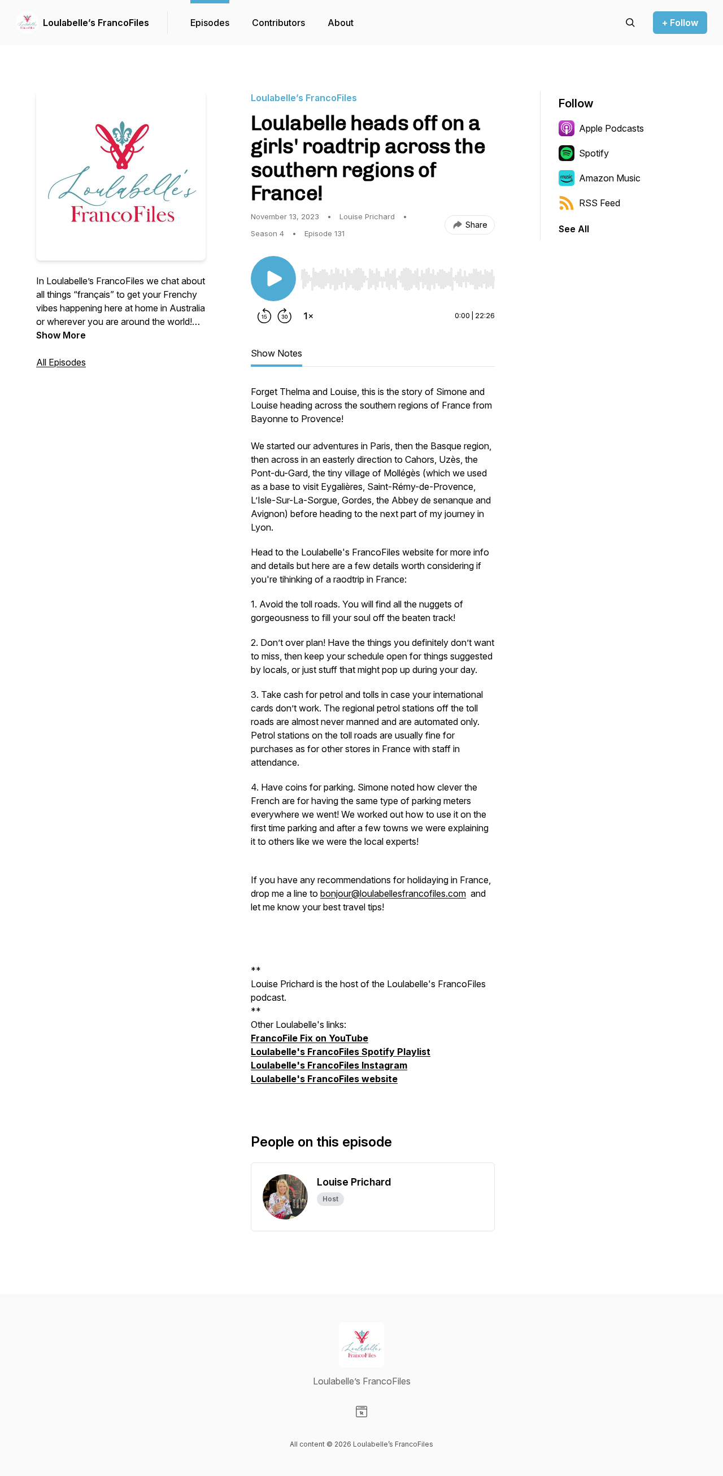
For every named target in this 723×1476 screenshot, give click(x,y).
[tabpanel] (373, 741)
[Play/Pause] (273, 278)
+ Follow (680, 22)
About (341, 22)
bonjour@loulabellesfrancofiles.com (393, 893)
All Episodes (61, 362)
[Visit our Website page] (361, 1411)
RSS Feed (599, 203)
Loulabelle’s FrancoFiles (96, 22)
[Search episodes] (630, 22)
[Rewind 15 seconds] (264, 316)
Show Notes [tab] (276, 353)
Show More (61, 335)
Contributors (278, 22)
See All (574, 229)
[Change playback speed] (308, 316)
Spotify (594, 153)
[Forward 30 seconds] (285, 316)
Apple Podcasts (611, 128)
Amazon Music (610, 178)
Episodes (209, 22)
